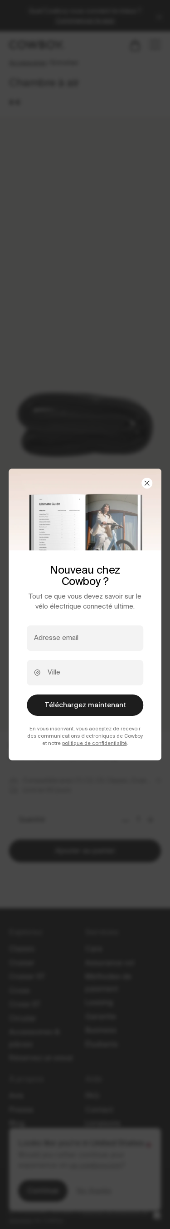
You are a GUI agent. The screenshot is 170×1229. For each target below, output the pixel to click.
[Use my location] (37, 672)
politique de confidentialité (94, 743)
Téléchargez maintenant (85, 704)
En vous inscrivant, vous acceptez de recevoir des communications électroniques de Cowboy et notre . (85, 735)
